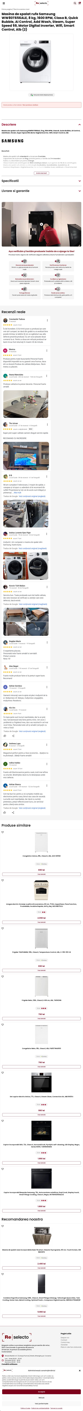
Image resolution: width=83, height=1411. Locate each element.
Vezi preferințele (41, 1403)
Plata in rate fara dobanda (71, 1347)
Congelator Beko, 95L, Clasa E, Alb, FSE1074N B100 (41, 1048)
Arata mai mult (41, 173)
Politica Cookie (25, 1408)
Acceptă (41, 1392)
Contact (64, 1340)
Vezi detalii (41, 874)
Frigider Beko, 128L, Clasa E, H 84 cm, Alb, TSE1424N (41, 1000)
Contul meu (65, 1342)
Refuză (41, 1398)
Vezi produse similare (30, 105)
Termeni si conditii (56, 1408)
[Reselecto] (41, 3)
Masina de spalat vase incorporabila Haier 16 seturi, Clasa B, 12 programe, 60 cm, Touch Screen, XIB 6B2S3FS (41, 1251)
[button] (80, 1371)
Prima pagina (7, 9)
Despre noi (65, 1338)
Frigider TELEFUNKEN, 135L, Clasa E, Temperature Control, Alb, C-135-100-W (41, 952)
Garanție (64, 1345)
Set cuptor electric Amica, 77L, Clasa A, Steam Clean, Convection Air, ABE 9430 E (41, 1097)
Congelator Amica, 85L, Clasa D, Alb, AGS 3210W (42, 856)
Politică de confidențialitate (40, 1408)
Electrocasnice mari (21, 9)
